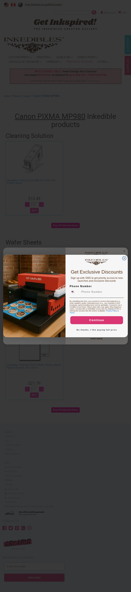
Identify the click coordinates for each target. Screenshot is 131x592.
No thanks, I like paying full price (97, 330)
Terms (72, 313)
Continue (96, 320)
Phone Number (81, 286)
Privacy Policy (111, 311)
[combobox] (75, 292)
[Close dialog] (124, 258)
